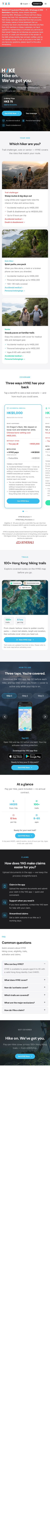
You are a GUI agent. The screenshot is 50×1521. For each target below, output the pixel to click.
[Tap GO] (25, 717)
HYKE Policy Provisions (24, 520)
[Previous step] (4, 716)
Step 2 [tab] (25, 696)
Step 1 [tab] (9, 696)
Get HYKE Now (10, 113)
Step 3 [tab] (40, 696)
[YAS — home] (6, 4)
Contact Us (37, 4)
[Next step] (45, 716)
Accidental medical (13, 219)
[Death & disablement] (26, 511)
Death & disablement (14, 222)
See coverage (31, 113)
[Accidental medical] (23, 511)
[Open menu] (45, 4)
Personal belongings (14, 291)
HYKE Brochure (24, 517)
